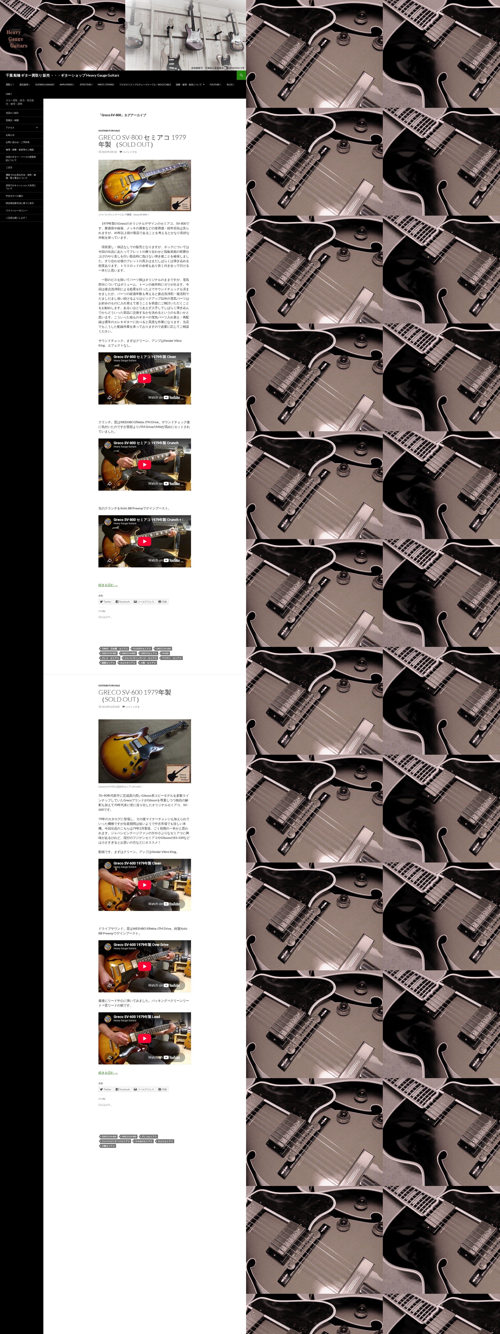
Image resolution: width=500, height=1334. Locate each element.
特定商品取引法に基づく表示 (20, 203)
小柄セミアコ (108, 1146)
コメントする (130, 151)
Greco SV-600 (163, 648)
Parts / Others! (106, 84)
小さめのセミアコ (143, 1141)
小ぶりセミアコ (127, 662)
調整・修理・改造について (189, 84)
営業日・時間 (12, 120)
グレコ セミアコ (110, 658)
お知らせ (10, 135)
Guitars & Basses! (44, 84)
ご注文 (9, 167)
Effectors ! (86, 84)
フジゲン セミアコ (171, 658)
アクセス (10, 127)
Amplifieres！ (67, 84)
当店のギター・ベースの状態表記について (21, 158)
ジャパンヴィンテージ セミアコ (140, 658)
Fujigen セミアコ (142, 648)
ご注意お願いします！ (16, 217)
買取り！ (10, 84)
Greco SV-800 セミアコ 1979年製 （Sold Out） (142, 140)
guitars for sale (109, 130)
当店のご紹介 (12, 113)
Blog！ (231, 84)
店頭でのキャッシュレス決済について (21, 187)
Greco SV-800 (109, 653)
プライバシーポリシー (16, 210)
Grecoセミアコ (149, 653)
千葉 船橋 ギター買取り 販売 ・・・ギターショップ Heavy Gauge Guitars (62, 75)
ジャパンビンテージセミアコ (116, 1141)
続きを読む (108, 585)
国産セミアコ (108, 662)
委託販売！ (25, 84)
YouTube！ (216, 84)
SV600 (165, 653)
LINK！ (9, 94)
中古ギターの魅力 (14, 196)
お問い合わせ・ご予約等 (17, 142)
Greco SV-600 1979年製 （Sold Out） (138, 695)
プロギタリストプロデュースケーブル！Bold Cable (145, 84)
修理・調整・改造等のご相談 (20, 149)
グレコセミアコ (149, 1136)
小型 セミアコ (148, 662)
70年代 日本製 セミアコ (115, 648)
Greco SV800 (129, 653)
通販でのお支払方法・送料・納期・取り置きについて (21, 176)
